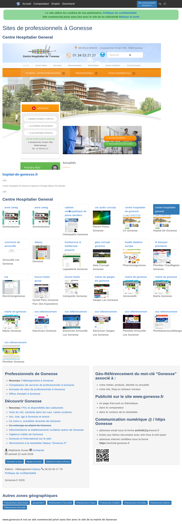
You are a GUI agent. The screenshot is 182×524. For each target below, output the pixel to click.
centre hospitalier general (165, 209)
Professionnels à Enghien (110, 503)
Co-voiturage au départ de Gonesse (30, 425)
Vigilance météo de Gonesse (26, 434)
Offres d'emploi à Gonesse (24, 393)
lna (6, 276)
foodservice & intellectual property (73, 246)
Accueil (26, 3)
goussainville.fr (38, 503)
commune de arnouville (12, 244)
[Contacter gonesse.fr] (164, 3)
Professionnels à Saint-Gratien (16, 503)
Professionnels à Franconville (60, 503)
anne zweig (11, 207)
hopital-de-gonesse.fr (20, 174)
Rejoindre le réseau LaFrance (58, 462)
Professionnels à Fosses (85, 503)
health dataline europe (133, 244)
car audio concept (105, 207)
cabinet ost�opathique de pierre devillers (75, 211)
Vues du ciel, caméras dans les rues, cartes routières (40, 412)
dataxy (38, 242)
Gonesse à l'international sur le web (30, 438)
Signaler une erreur (34, 462)
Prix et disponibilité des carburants (42, 407)
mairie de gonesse (136, 276)
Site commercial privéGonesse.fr (147, 4)
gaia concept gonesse (102, 244)
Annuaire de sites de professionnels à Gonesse (37, 389)
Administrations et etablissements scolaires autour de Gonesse (46, 429)
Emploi (56, 3)
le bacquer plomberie (161, 244)
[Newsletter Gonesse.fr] (159, 3)
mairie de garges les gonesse (105, 278)
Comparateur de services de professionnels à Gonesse (41, 385)
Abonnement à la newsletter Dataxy (37, 443)
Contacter (38, 450)
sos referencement (46, 311)
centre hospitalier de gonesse (135, 209)
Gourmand (68, 3)
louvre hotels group (42, 278)
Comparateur (41, 3)
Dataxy (36, 469)
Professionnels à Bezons (160, 503)
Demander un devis (14, 462)
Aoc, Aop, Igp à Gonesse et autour (29, 416)
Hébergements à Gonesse (37, 380)
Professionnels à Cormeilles (135, 503)
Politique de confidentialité (120, 12)
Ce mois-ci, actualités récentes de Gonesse (35, 421)
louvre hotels (72, 276)
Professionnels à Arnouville (14, 507)
